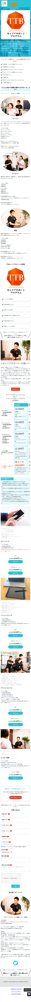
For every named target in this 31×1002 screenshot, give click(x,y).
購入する (15, 561)
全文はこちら (15, 389)
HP (14, 4)
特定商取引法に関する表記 (16, 989)
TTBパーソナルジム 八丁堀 (13, 764)
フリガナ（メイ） (5, 830)
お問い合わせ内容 (5, 865)
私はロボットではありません (10, 878)
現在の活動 (3, 856)
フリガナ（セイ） (5, 825)
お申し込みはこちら (15, 797)
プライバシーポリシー (16, 991)
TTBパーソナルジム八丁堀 (8, 697)
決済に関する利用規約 (16, 994)
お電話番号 (3, 836)
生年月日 (3, 849)
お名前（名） (4, 819)
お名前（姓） (4, 813)
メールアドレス (5, 842)
